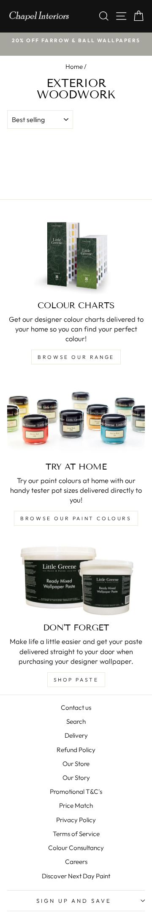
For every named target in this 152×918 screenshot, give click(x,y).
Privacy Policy (76, 820)
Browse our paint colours (75, 518)
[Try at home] (76, 416)
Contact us (76, 707)
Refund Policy (76, 750)
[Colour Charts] (76, 255)
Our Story (76, 778)
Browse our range (76, 357)
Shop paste (76, 679)
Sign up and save (74, 900)
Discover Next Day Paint (76, 876)
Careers (76, 862)
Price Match (76, 805)
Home (74, 66)
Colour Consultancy (76, 848)
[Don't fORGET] (76, 578)
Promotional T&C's (76, 792)
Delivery (76, 735)
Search (76, 721)
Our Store (76, 764)
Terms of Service (76, 834)
